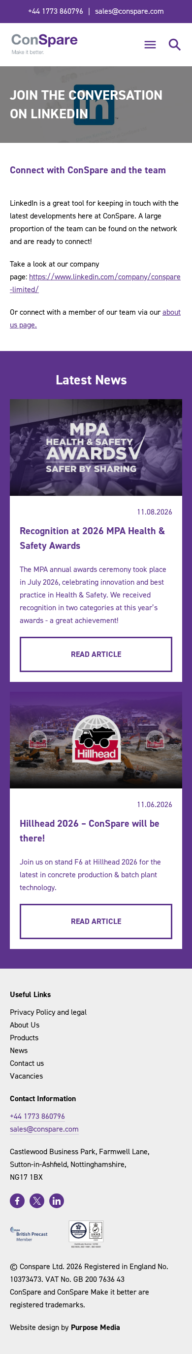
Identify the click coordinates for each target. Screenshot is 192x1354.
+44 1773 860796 (55, 11)
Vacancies (26, 1076)
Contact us (27, 1063)
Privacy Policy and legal (48, 1012)
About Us (24, 1025)
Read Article (96, 654)
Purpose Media (95, 1327)
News (19, 1050)
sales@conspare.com (129, 11)
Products (24, 1037)
